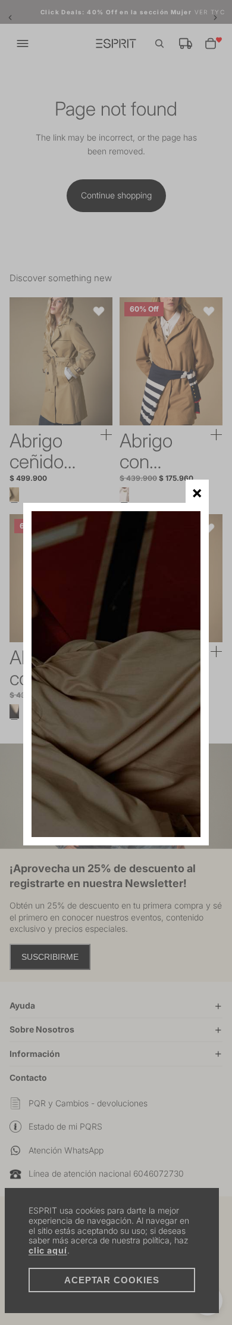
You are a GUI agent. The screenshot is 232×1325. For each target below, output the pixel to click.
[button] (197, 491)
